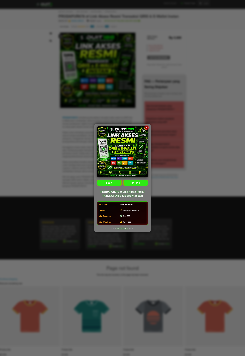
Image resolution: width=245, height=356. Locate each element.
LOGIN (109, 183)
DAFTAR (135, 183)
